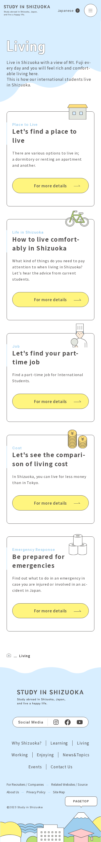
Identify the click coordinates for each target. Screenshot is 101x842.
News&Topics (76, 754)
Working (20, 754)
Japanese (66, 10)
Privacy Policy (35, 792)
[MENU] (90, 10)
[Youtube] (79, 722)
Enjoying (45, 754)
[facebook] (68, 722)
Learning (59, 743)
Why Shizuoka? (27, 743)
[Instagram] (56, 722)
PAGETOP (81, 801)
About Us (13, 792)
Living (83, 743)
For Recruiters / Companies (25, 784)
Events (35, 766)
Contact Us (62, 766)
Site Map (59, 792)
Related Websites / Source (69, 784)
